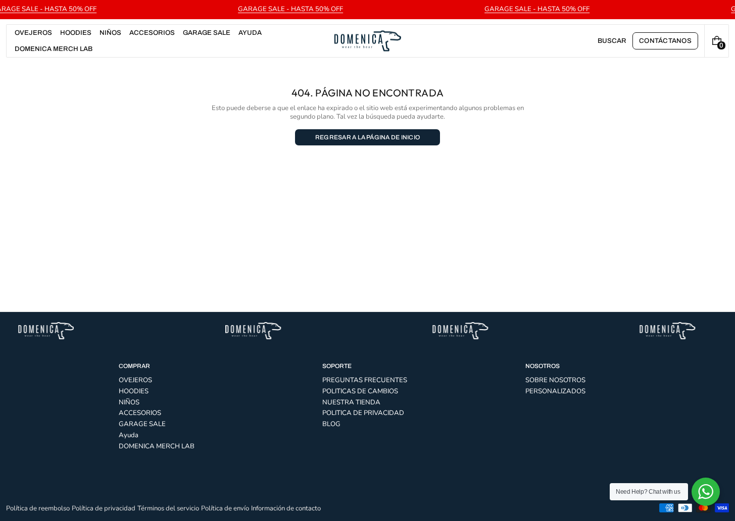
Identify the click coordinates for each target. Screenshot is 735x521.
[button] (612, 41)
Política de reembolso (38, 508)
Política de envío (225, 508)
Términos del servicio (168, 508)
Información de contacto (286, 508)
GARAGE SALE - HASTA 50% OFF (290, 9)
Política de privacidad (103, 508)
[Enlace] (367, 9)
